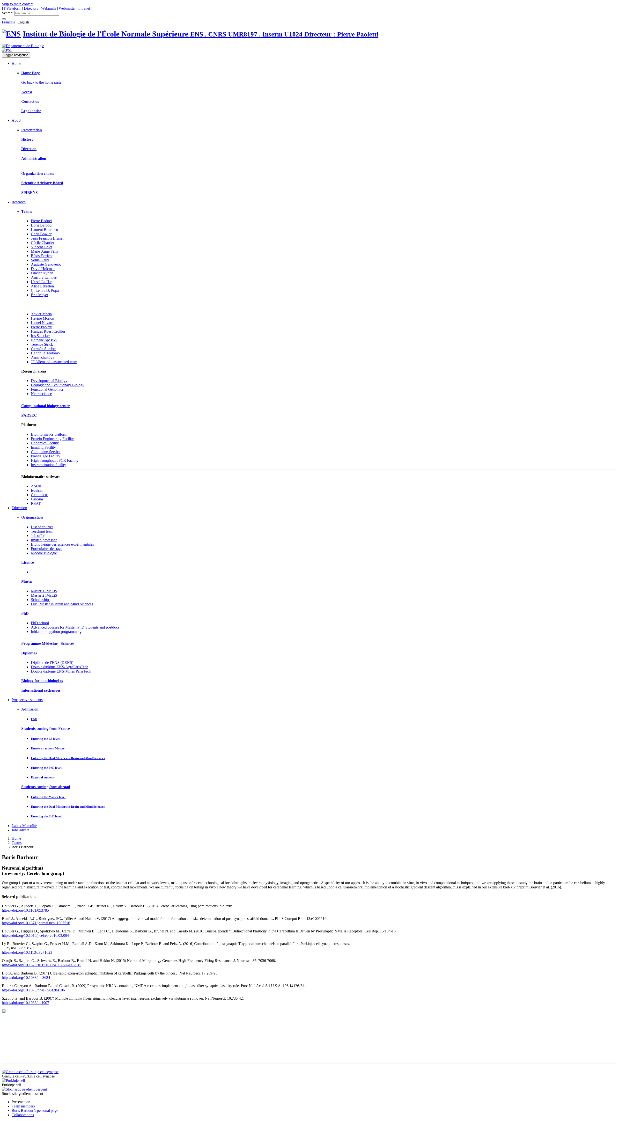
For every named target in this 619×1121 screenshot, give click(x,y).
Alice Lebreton (42, 286)
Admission (29, 709)
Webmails (48, 8)
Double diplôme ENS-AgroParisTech (59, 667)
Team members (23, 1106)
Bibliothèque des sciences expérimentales (62, 544)
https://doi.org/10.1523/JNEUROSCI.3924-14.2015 (41, 965)
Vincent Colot (41, 247)
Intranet (84, 8)
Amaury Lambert (44, 277)
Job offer (37, 536)
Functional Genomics (47, 389)
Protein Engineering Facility (52, 439)
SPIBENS (29, 192)
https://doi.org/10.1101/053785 (25, 910)
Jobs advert (20, 830)
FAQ (34, 719)
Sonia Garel (40, 260)
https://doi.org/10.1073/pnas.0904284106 (33, 990)
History (27, 139)
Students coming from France (45, 728)
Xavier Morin (41, 314)
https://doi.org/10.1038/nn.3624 (26, 977)
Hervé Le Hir (41, 282)
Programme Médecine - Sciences (47, 643)
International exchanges (40, 690)
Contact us (30, 101)
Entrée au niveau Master (48, 748)
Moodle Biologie (44, 553)
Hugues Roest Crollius (48, 331)
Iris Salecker (40, 336)
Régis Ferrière (41, 256)
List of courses (42, 527)
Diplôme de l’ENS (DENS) (52, 662)
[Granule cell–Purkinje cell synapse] (30, 1072)
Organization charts (37, 173)
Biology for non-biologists (42, 681)
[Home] (11, 33)
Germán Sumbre (43, 349)
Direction (29, 149)
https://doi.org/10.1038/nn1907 (25, 1003)
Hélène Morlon (42, 318)
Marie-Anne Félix (44, 251)
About (16, 120)
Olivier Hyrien (42, 273)
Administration (33, 158)
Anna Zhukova (42, 357)
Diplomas (29, 653)
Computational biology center (45, 406)
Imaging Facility (43, 447)
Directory (31, 8)
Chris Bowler (41, 234)
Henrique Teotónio (45, 353)
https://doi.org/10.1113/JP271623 (27, 952)
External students (43, 777)
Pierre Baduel (41, 221)
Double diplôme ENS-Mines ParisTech (61, 671)
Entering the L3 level (45, 738)
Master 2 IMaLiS (44, 595)
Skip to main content (17, 4)
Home (16, 63)
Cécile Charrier (42, 243)
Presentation (31, 130)
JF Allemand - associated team (54, 362)
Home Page (30, 73)
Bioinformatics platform (49, 434)
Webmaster (67, 8)
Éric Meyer (39, 295)
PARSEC (29, 415)
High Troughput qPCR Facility (54, 460)
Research (19, 202)
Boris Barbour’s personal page (35, 1110)
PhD (25, 613)
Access (26, 92)
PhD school (40, 623)
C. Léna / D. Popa (45, 290)
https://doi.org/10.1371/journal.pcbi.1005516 (36, 923)
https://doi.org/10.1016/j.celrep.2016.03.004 (35, 935)
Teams (26, 211)
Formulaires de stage (46, 549)
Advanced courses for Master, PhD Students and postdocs (75, 627)
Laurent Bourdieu (44, 229)
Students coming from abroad (45, 787)
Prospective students (27, 700)
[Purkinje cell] (13, 1080)
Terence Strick (42, 344)
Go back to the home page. (41, 82)
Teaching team (42, 531)
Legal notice (31, 111)
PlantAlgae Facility (45, 456)
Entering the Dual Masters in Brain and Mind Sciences (68, 758)
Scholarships (40, 600)
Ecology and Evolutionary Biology (57, 385)
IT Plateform (11, 8)
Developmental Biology (49, 381)
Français (8, 22)
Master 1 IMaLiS (44, 591)
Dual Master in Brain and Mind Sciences (62, 604)
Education (19, 508)
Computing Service (45, 452)
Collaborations (23, 1115)
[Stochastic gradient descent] (24, 1089)
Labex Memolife (24, 826)
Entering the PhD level (46, 767)
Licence (27, 562)
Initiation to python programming (56, 632)
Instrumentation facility (48, 465)
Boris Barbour (42, 225)
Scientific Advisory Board (42, 183)
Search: (7, 13)
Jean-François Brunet (47, 238)
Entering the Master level (48, 797)
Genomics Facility (45, 443)
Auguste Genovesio (46, 264)
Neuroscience (41, 394)
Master (27, 581)
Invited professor (44, 540)
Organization (32, 517)
